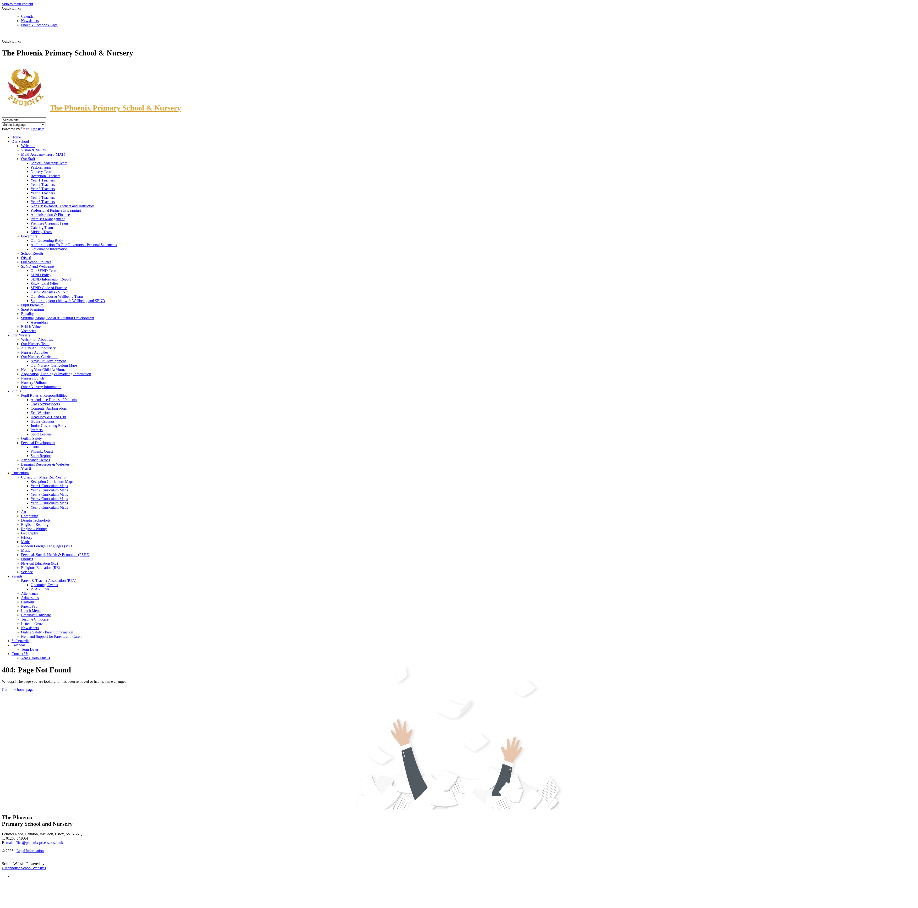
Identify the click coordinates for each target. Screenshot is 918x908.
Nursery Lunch (32, 378)
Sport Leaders (41, 434)
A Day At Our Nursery (38, 348)
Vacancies (28, 331)
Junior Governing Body (48, 426)
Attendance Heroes (35, 460)
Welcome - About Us (37, 339)
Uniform (27, 602)
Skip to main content (17, 4)
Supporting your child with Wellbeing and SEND (68, 301)
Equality (27, 314)
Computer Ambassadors (49, 408)
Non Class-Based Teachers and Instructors (62, 206)
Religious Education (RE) (40, 568)
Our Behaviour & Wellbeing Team (57, 296)
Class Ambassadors (45, 404)
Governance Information (49, 249)
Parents (16, 576)
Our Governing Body (47, 240)
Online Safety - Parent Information (47, 632)
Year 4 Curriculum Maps (49, 499)
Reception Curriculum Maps (52, 481)
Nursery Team (41, 172)
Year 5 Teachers (43, 197)
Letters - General (33, 624)
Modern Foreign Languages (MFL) (47, 546)
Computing (29, 516)
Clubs (35, 447)
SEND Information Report (51, 279)
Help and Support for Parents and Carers (51, 636)
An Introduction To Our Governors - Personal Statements (74, 245)
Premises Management (48, 219)
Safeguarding (21, 641)
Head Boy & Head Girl (48, 417)
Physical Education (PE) (39, 563)
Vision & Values (33, 150)
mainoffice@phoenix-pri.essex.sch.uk (34, 843)
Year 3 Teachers (43, 189)
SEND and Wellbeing (37, 266)
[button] (22, 41)
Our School (20, 141)
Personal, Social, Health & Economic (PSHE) (55, 555)
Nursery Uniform (34, 382)
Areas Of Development (48, 361)
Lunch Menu (31, 611)
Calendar (28, 16)
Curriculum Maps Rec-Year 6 (43, 477)
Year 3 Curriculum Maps (49, 494)
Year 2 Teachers (43, 184)
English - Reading (34, 525)
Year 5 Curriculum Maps (49, 503)
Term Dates (29, 649)
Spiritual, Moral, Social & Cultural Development (57, 318)
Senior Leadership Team (49, 163)
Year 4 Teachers (43, 193)
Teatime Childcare (35, 619)
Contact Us (19, 654)
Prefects (37, 430)
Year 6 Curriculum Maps (49, 507)
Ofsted (26, 258)
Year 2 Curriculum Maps (49, 490)
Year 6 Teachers (43, 202)
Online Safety (31, 438)
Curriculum (20, 473)
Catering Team (42, 228)
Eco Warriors (40, 413)
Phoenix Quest (42, 451)
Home (16, 137)
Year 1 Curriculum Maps (49, 486)
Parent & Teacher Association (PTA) (48, 580)
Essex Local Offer (44, 283)
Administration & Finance (50, 215)
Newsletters (30, 21)
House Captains (43, 421)
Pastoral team (41, 167)
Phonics (27, 559)
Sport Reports (41, 456)
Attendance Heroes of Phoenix (54, 400)
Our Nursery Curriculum (39, 357)
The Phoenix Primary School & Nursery (115, 108)
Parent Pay (29, 606)
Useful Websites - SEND (49, 292)
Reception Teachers (45, 176)
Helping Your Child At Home (43, 370)
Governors (29, 236)
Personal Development (38, 443)
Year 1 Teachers (43, 180)
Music (25, 550)
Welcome (28, 146)
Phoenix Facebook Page (39, 25)
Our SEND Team (44, 271)
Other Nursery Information (41, 387)
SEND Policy (41, 275)
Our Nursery (21, 335)
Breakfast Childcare (36, 615)
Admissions (30, 598)
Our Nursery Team (35, 344)
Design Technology (36, 520)
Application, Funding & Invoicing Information (56, 374)
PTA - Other (40, 589)
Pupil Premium (32, 305)
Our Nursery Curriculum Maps (54, 365)
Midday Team (41, 232)
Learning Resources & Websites (45, 464)
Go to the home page (17, 690)
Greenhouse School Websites (24, 868)
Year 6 (26, 469)
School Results (32, 253)
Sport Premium (32, 309)
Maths (25, 542)
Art (23, 512)
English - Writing (34, 529)
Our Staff (28, 159)
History (26, 537)
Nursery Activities (34, 352)
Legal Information (30, 851)
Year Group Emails (35, 658)
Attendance (29, 593)
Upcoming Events (44, 585)
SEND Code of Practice (49, 288)
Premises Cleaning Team (49, 223)
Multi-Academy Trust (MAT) (43, 154)
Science (27, 572)
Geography (29, 533)
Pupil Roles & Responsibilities (44, 395)
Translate (37, 129)
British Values (31, 327)
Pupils (16, 391)
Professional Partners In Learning (56, 210)
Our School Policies (36, 262)
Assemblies (39, 322)
